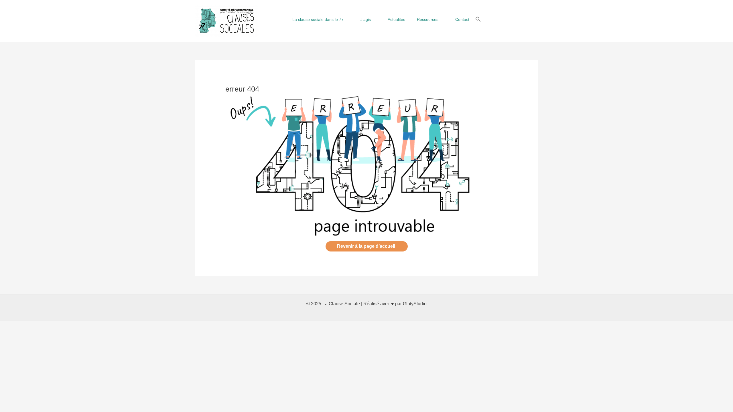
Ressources (427, 19)
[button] (478, 19)
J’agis (365, 19)
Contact (462, 19)
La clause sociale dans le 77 (318, 19)
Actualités (396, 19)
